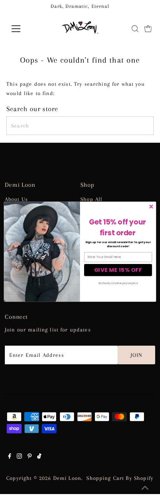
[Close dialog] (151, 206)
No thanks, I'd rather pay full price (118, 283)
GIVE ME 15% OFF (118, 269)
